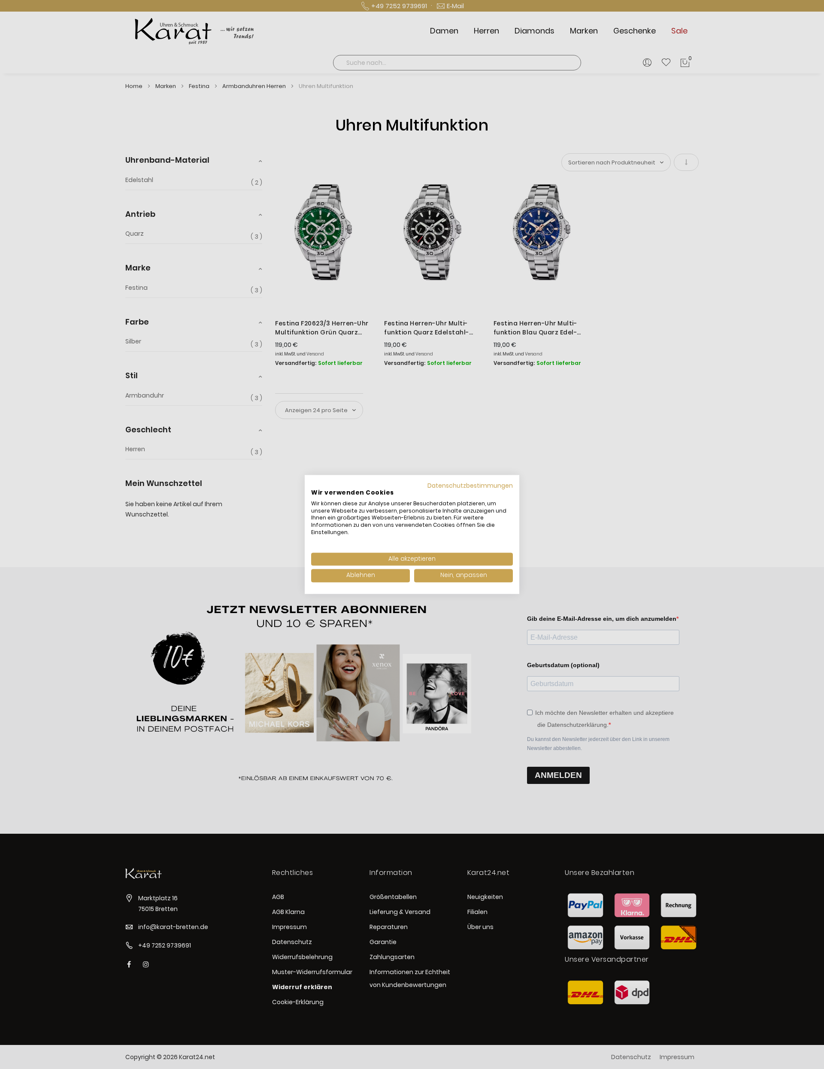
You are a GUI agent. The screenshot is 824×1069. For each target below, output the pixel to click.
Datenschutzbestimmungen (470, 486)
